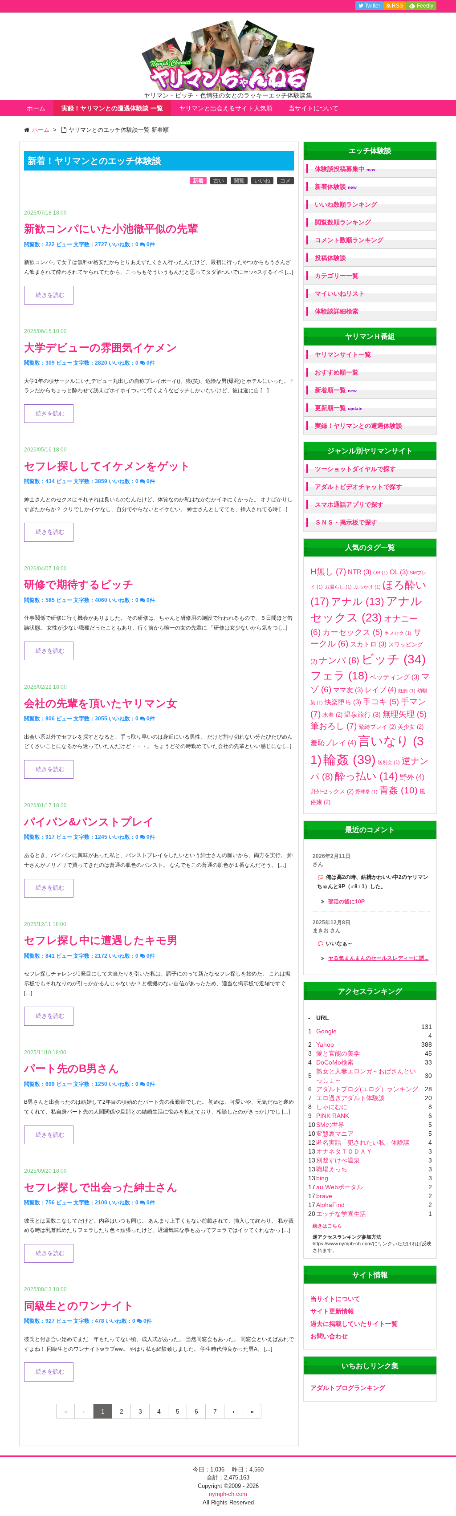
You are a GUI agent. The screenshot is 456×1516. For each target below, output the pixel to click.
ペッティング (394, 677)
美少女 (410, 726)
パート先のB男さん (71, 1068)
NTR (359, 572)
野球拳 (366, 791)
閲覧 (239, 181)
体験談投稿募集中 (345, 169)
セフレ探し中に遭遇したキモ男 (101, 940)
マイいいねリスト (340, 293)
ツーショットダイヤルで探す (355, 469)
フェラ (339, 676)
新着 (198, 181)
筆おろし (333, 726)
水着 (332, 714)
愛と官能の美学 (338, 1053)
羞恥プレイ (333, 743)
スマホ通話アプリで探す (349, 504)
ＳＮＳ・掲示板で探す (346, 522)
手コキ (381, 701)
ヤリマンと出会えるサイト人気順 (226, 108)
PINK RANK (332, 1115)
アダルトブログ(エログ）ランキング (367, 1089)
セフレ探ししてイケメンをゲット (107, 466)
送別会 (389, 762)
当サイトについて (313, 108)
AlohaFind (330, 1204)
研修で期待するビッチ (79, 584)
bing (322, 1178)
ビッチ (393, 659)
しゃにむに (331, 1106)
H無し (328, 571)
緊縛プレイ (377, 726)
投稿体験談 (330, 258)
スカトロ (368, 644)
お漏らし (338, 586)
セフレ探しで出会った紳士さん (101, 1187)
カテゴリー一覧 (336, 275)
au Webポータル (339, 1187)
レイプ (380, 690)
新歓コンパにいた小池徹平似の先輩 (111, 229)
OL (399, 572)
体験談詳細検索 (336, 311)
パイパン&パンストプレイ (89, 822)
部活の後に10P (346, 901)
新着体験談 (336, 186)
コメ (285, 181)
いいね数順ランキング (346, 204)
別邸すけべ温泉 (338, 1160)
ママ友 (348, 690)
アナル (357, 601)
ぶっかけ (367, 586)
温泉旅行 (362, 714)
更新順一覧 (338, 408)
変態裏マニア (335, 1133)
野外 (412, 777)
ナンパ (339, 660)
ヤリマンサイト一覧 (343, 354)
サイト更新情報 (332, 1311)
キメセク (397, 633)
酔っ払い (366, 776)
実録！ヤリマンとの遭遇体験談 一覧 (112, 108)
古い (218, 181)
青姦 (398, 790)
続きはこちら (327, 1225)
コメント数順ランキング (349, 240)
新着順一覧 (336, 390)
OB (380, 572)
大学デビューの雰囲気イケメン (100, 347)
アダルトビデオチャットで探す (358, 487)
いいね (262, 181)
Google (326, 1031)
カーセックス (352, 632)
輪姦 (349, 759)
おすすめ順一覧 (336, 372)
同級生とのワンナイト (79, 1306)
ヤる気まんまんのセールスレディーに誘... (378, 958)
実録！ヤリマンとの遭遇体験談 (358, 426)
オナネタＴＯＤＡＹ (344, 1151)
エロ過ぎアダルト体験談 (350, 1097)
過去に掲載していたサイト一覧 (354, 1323)
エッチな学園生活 (341, 1213)
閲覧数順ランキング (343, 222)
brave (324, 1195)
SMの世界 (330, 1124)
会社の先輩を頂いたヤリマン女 (100, 703)
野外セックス (332, 791)
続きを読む (50, 295)
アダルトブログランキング (347, 1387)
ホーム (36, 108)
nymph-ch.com (228, 1494)
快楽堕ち (343, 702)
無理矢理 (405, 714)
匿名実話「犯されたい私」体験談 (363, 1142)
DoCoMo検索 (335, 1062)
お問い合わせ (329, 1336)
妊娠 (406, 690)
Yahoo (325, 1044)
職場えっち (331, 1169)
